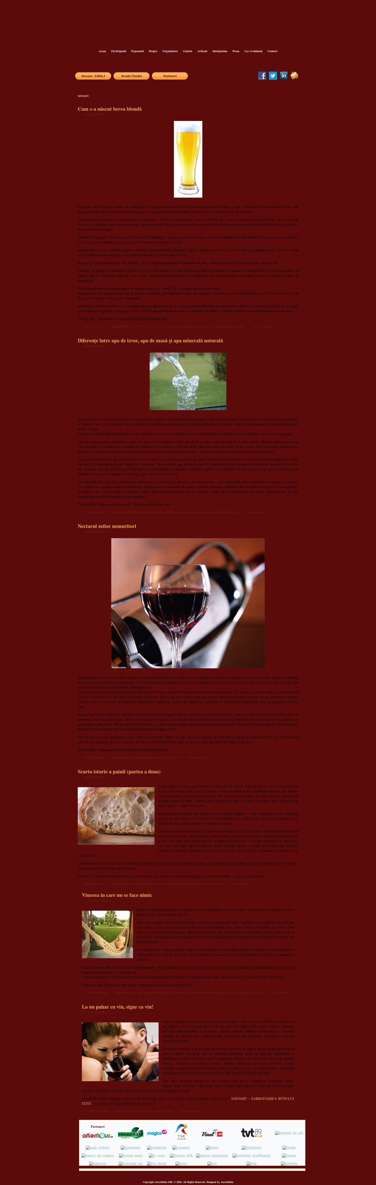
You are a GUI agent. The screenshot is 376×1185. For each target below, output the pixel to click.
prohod (170, 992)
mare (140, 992)
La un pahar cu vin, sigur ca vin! (117, 1006)
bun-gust (123, 757)
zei (177, 757)
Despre (153, 51)
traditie (241, 326)
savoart (196, 326)
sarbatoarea (199, 883)
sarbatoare (178, 326)
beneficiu (153, 512)
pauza (154, 992)
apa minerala (130, 512)
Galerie (187, 51)
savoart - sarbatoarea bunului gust (219, 326)
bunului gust (147, 883)
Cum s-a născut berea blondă (110, 108)
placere (188, 883)
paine (181, 883)
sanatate (179, 512)
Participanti (118, 51)
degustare (138, 1111)
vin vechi (167, 1111)
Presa (236, 51)
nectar (138, 757)
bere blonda (142, 326)
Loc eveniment (253, 51)
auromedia (124, 326)
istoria (159, 883)
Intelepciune (220, 51)
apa (120, 512)
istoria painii (170, 883)
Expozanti (137, 51)
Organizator (170, 51)
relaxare (179, 992)
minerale (169, 512)
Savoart (98, 326)
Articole (202, 51)
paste (146, 992)
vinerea (257, 992)
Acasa (102, 51)
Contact (273, 51)
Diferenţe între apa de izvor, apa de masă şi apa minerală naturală (150, 340)
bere (133, 326)
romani (196, 992)
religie (187, 992)
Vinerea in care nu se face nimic (117, 895)
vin (173, 757)
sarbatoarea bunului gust (213, 992)
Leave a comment (262, 326)
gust (169, 326)
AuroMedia (227, 1182)
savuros (157, 1111)
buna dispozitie (157, 326)
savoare (188, 326)
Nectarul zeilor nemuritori (107, 526)
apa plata (142, 512)
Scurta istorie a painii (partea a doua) (119, 771)
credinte (127, 992)
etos (134, 992)
